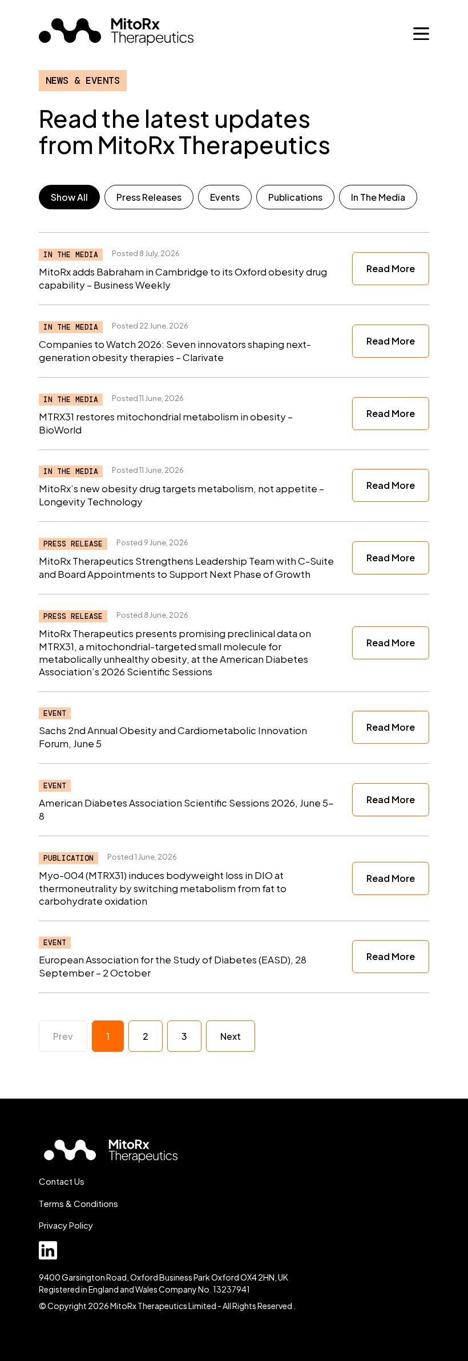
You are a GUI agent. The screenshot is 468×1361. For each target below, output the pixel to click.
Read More (390, 268)
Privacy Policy (66, 1225)
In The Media (378, 197)
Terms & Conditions (78, 1203)
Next (230, 1036)
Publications (295, 197)
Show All (69, 197)
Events (225, 197)
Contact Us (61, 1181)
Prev (63, 1036)
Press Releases (148, 197)
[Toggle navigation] (421, 33)
